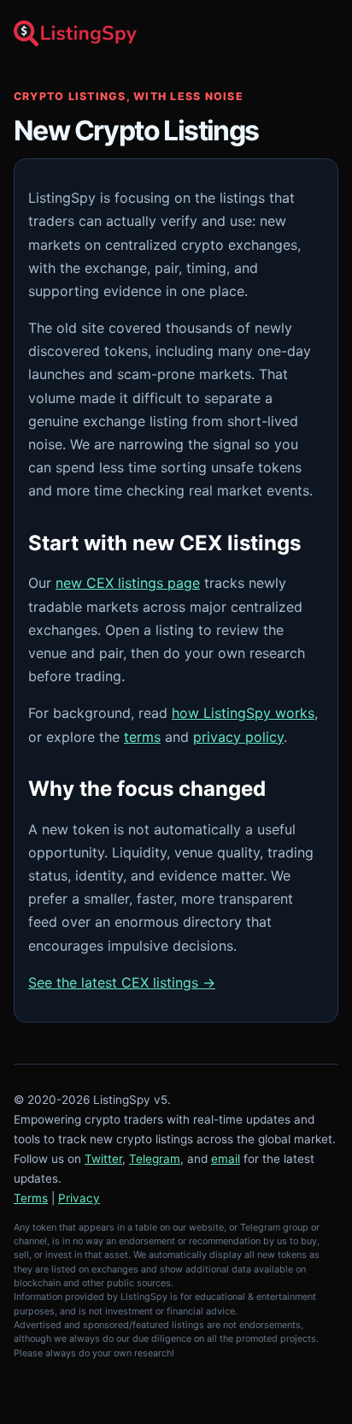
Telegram (154, 1159)
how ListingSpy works (243, 712)
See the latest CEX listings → (121, 982)
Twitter (103, 1159)
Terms (31, 1198)
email (225, 1159)
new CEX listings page (128, 582)
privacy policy (238, 736)
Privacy (79, 1198)
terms (142, 736)
